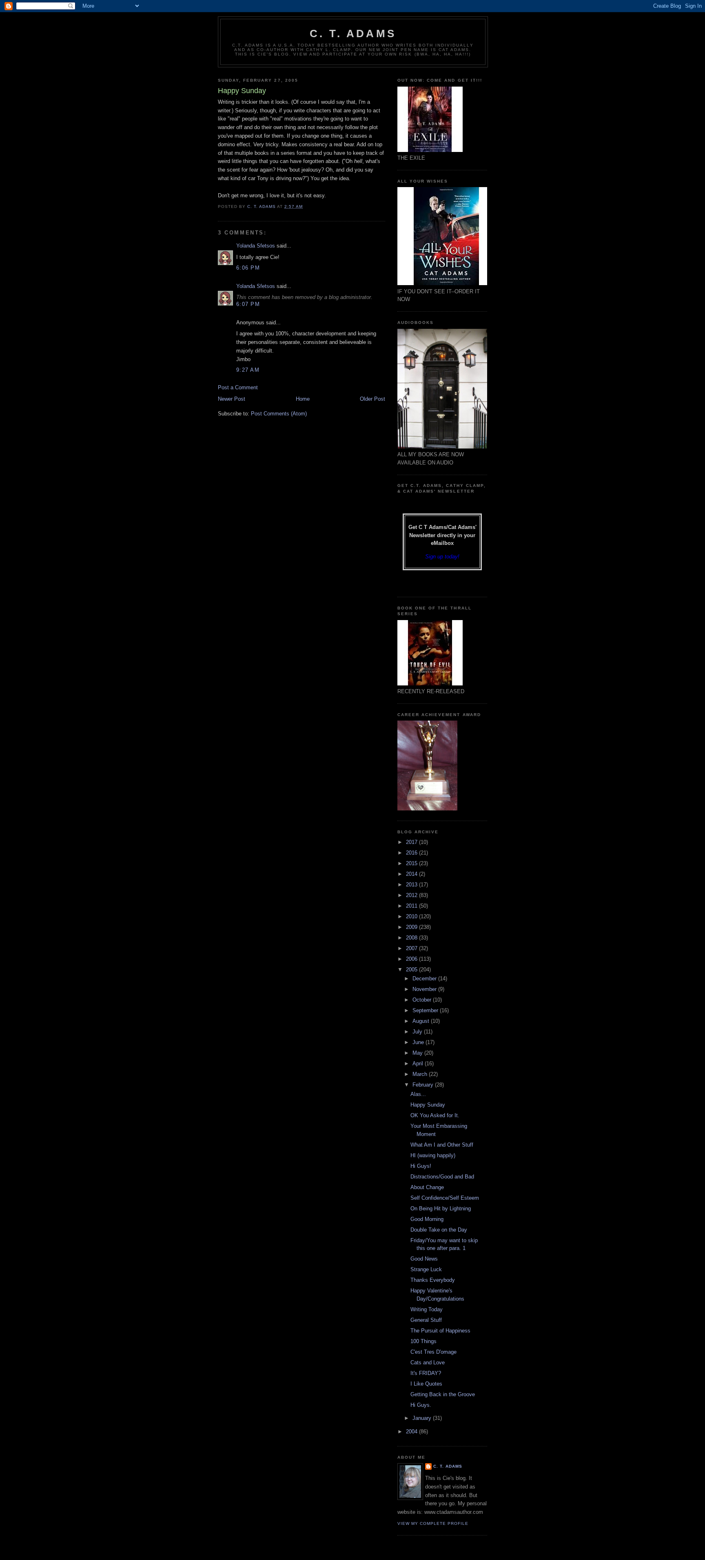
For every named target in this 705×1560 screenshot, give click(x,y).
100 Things (423, 1341)
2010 (412, 916)
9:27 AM (247, 370)
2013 (412, 885)
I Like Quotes (426, 1384)
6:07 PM (248, 304)
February (423, 1085)
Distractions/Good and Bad (442, 1177)
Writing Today (426, 1309)
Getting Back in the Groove (442, 1394)
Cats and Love (427, 1362)
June (419, 1042)
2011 (412, 906)
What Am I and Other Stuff (441, 1145)
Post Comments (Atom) (279, 414)
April (418, 1063)
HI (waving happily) (432, 1155)
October (422, 1000)
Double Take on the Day (438, 1230)
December (425, 978)
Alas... (418, 1094)
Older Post (372, 399)
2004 (412, 1431)
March (420, 1074)
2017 (412, 842)
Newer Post (231, 399)
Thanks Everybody (432, 1280)
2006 (412, 959)
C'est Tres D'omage (433, 1352)
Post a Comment (238, 387)
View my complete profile (432, 1523)
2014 (412, 874)
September (426, 1010)
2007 (412, 948)
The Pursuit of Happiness (440, 1331)
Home (303, 399)
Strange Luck (426, 1269)
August (421, 1021)
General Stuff (426, 1320)
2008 (412, 938)
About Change (427, 1187)
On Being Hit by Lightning (440, 1208)
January (422, 1418)
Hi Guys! (420, 1166)
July (418, 1032)
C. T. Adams (353, 33)
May (418, 1053)
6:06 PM (248, 268)
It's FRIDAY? (425, 1373)
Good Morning (426, 1219)
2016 (412, 853)
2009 (412, 927)
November (425, 989)
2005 (412, 969)
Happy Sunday (427, 1105)
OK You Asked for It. (434, 1115)
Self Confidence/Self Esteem (444, 1198)
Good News (424, 1259)
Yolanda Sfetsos (255, 246)
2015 (412, 863)
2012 (412, 895)
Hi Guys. (420, 1405)
